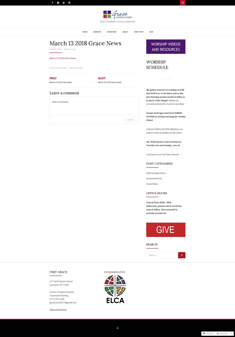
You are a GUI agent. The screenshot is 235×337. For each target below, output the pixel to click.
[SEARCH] (181, 255)
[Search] (182, 3)
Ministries (112, 32)
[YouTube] (63, 3)
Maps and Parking (58, 309)
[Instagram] (69, 3)
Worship (97, 32)
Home (84, 32)
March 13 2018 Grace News (63, 58)
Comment (130, 120)
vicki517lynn (57, 49)
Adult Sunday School (155, 173)
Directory (138, 32)
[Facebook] (52, 3)
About (125, 32)
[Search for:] (162, 255)
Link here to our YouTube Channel (162, 154)
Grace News (62, 68)
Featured (79, 68)
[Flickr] (58, 3)
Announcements (154, 178)
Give (151, 32)
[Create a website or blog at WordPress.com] (117, 328)
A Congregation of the (114, 271)
